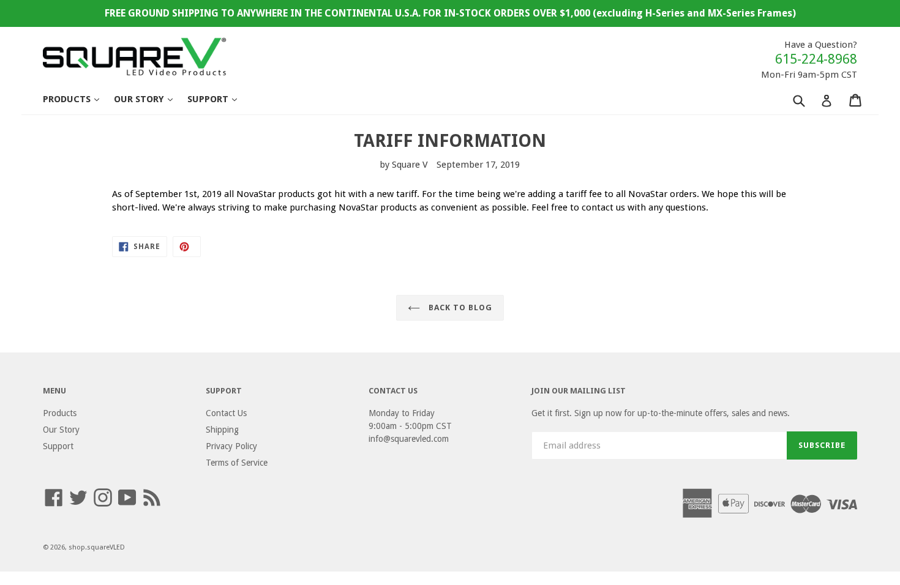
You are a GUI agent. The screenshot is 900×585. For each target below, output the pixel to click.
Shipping (222, 429)
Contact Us (226, 413)
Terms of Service (237, 463)
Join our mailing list (578, 390)
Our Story (149, 99)
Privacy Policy (231, 446)
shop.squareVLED (97, 547)
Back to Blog (459, 307)
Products (77, 99)
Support (218, 99)
